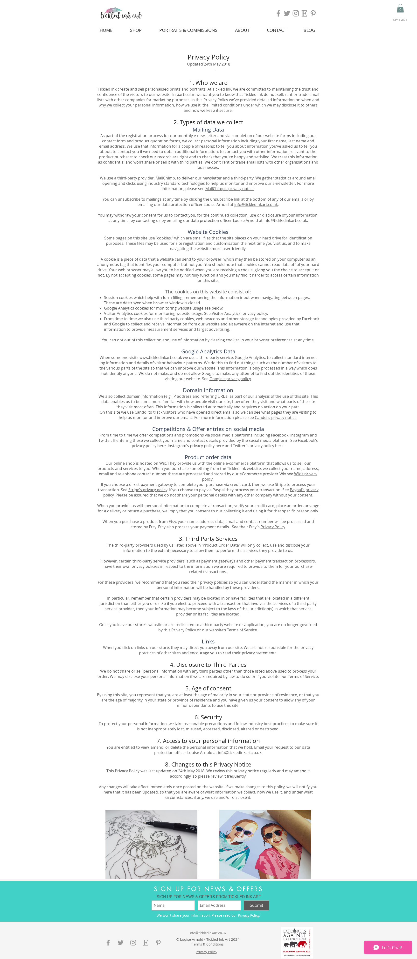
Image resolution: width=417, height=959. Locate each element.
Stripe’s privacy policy (147, 489)
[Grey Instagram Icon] (296, 13)
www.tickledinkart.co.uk (160, 357)
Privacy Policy (273, 526)
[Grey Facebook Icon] (278, 13)
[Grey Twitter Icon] (287, 13)
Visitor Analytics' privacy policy (239, 313)
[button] (400, 8)
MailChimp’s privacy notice (229, 188)
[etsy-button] (146, 942)
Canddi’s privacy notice (276, 417)
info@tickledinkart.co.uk (256, 204)
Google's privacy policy (230, 378)
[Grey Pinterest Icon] (313, 13)
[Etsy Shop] (304, 13)
